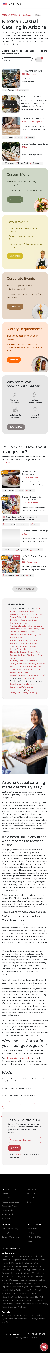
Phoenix (13, 611)
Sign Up (14, 1148)
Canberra (32, 1318)
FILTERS (38, 59)
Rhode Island (22, 649)
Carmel (22, 660)
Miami (26, 614)
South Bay (21, 634)
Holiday (13, 692)
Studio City (31, 634)
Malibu (19, 629)
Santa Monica (12, 1263)
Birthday (30, 687)
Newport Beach (9, 1273)
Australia (6, 1312)
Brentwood (26, 620)
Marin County (41, 1286)
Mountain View (18, 1286)
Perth (8, 1322)
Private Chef (30, 678)
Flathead (14, 643)
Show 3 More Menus (24, 589)
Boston (13, 640)
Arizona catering (11, 15)
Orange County (21, 646)
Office (20, 692)
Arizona (38, 608)
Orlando (34, 614)
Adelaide (41, 1318)
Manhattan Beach (30, 629)
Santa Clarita (38, 675)
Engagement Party (33, 690)
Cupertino (30, 660)
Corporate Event (17, 690)
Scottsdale (23, 611)
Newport (14, 652)
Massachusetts (26, 637)
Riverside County (27, 652)
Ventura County (25, 675)
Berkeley (14, 660)
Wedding (33, 692)
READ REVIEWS (16, 427)
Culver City (6, 1259)
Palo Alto (33, 666)
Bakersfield (22, 617)
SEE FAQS (14, 359)
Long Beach (28, 1256)
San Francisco (17, 1283)
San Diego (22, 655)
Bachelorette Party (18, 687)
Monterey (32, 663)
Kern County (30, 1293)
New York (24, 643)
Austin (32, 611)
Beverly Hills (15, 620)
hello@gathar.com (34, 1233)
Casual (27, 15)
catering (12, 1248)
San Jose (23, 669)
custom (8, 462)
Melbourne (14, 1318)
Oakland (24, 666)
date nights (26, 1058)
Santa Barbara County (11, 1276)
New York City (8, 1300)
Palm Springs (14, 1280)
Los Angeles (34, 617)
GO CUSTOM (15, 199)
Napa (17, 666)
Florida (20, 614)
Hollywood (31, 626)
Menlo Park (22, 663)
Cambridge (22, 640)
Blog (29, 1202)
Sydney (5, 1318)
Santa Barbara (28, 1276)
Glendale (22, 626)
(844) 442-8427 (34, 1237)
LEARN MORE (15, 256)
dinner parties (12, 1058)
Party (25, 692)
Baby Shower (15, 684)
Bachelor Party (28, 684)
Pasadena (24, 631)
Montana (33, 640)
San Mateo (32, 669)
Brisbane (23, 1318)
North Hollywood (26, 1263)
